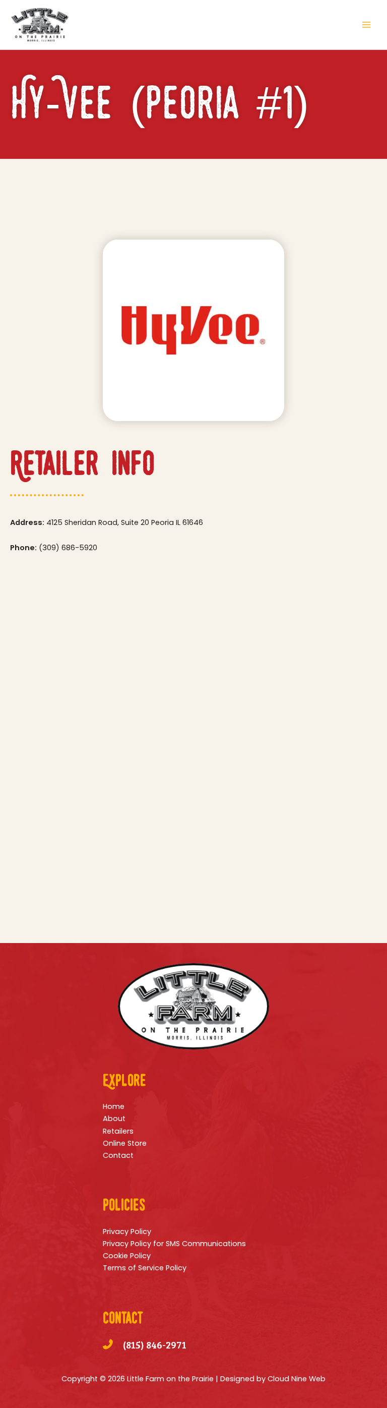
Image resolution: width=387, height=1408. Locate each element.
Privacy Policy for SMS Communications (174, 1244)
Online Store (125, 1143)
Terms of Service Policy (144, 1268)
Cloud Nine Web (297, 1379)
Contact (118, 1155)
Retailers (118, 1131)
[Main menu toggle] (366, 24)
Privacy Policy (127, 1231)
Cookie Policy (127, 1256)
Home (113, 1106)
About (114, 1118)
